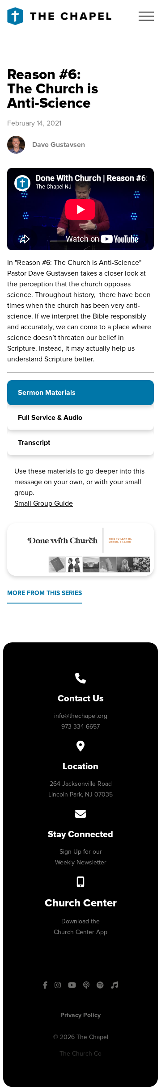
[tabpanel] (80, 485)
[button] (146, 16)
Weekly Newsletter (80, 862)
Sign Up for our (80, 851)
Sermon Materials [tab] (47, 392)
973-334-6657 (80, 726)
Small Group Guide (43, 503)
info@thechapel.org (80, 716)
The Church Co (80, 1053)
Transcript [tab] (34, 442)
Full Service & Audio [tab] (50, 417)
